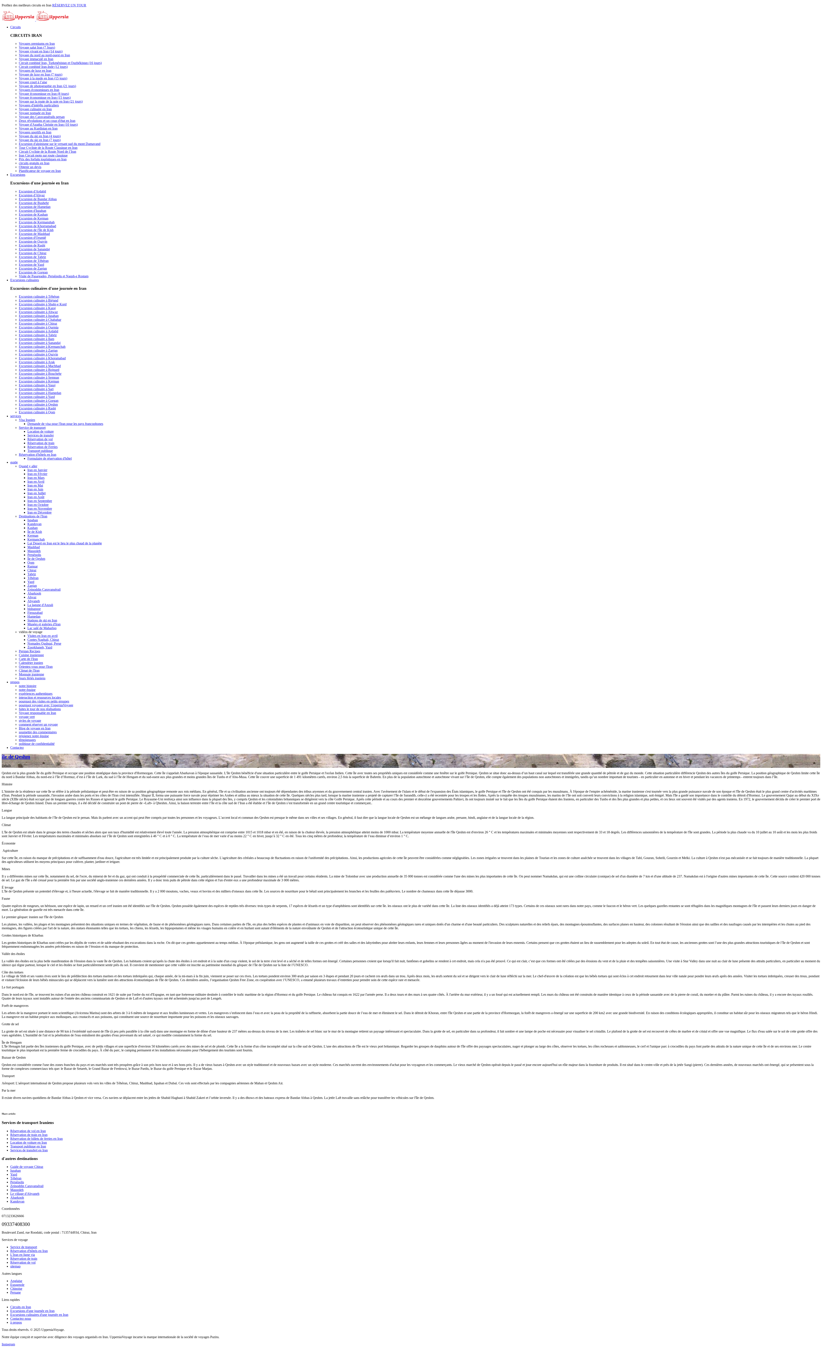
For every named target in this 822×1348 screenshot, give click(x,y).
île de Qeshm (16, 756)
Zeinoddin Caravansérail (26, 1186)
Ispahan (15, 1170)
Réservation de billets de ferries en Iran (36, 1138)
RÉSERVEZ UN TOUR (69, 5)
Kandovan (17, 1201)
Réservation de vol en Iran (28, 1131)
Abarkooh (17, 1197)
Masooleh (17, 1190)
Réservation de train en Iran (29, 1135)
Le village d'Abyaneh (24, 1194)
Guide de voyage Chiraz (26, 1167)
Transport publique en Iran (28, 1146)
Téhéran (15, 1178)
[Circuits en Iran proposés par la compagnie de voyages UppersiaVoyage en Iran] (35, 20)
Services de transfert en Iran (29, 1150)
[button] (15, 27)
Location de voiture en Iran (28, 1142)
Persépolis (17, 1182)
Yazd (13, 1174)
